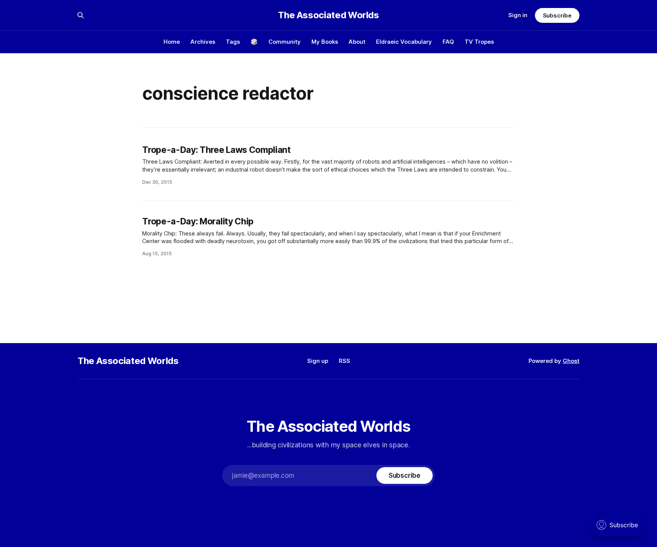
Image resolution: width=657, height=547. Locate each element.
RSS (344, 360)
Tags (233, 41)
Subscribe (557, 15)
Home (171, 41)
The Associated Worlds (328, 15)
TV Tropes (479, 41)
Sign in (517, 15)
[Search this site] (80, 15)
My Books (324, 41)
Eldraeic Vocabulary (404, 41)
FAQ (448, 41)
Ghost (571, 360)
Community (284, 41)
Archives (202, 41)
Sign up (317, 360)
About (357, 41)
